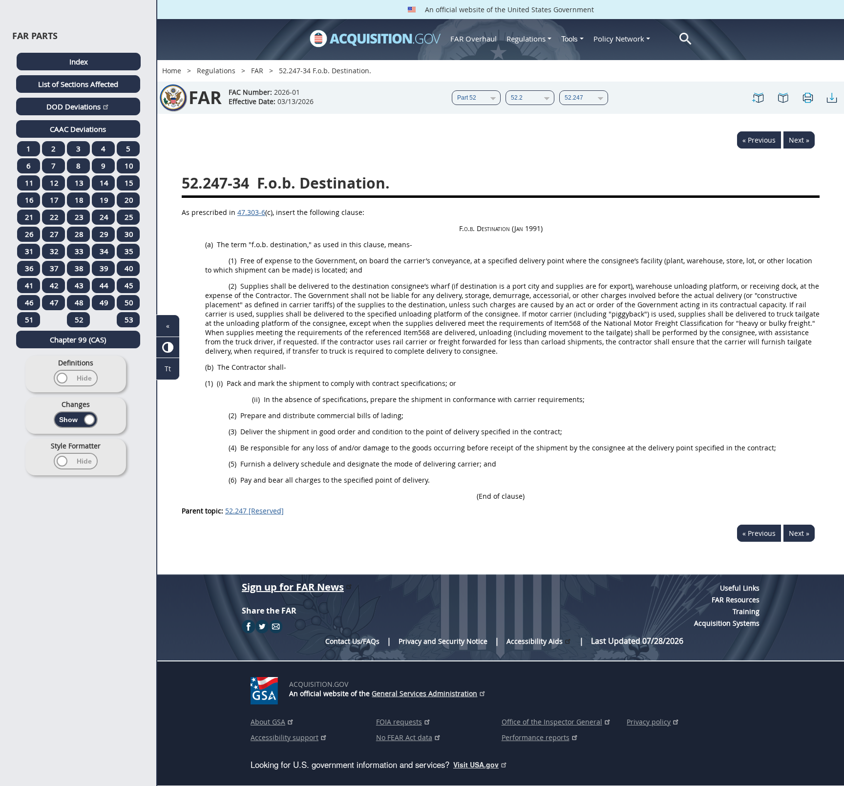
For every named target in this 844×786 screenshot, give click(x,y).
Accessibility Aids (534, 641)
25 (129, 217)
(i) (220, 383)
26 (29, 234)
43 (79, 285)
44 (104, 285)
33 (79, 251)
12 (54, 183)
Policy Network (618, 38)
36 (29, 268)
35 (129, 251)
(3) (232, 431)
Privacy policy (649, 721)
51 (29, 319)
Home (171, 70)
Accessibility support (284, 737)
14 (104, 183)
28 (79, 234)
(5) (232, 463)
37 (54, 268)
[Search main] (685, 38)
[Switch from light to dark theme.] (167, 347)
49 (104, 302)
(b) (209, 367)
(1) (232, 260)
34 (104, 251)
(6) (232, 480)
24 (104, 217)
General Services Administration (424, 693)
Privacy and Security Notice (443, 641)
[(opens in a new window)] (266, 689)
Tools (570, 39)
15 (129, 183)
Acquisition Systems (727, 623)
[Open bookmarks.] (783, 97)
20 (129, 200)
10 (129, 165)
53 (129, 319)
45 (129, 285)
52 (79, 319)
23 (79, 217)
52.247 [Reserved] (254, 510)
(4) (232, 447)
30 (129, 234)
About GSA (268, 721)
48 (79, 302)
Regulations (526, 38)
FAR (257, 70)
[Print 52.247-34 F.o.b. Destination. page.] (807, 97)
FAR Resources (736, 599)
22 (54, 217)
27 (54, 234)
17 (54, 200)
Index (78, 61)
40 (129, 268)
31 (29, 251)
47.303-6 (251, 212)
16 (29, 200)
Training (746, 611)
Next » (799, 140)
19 (104, 200)
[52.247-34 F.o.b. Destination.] (758, 97)
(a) (209, 244)
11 (29, 183)
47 (54, 302)
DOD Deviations (73, 106)
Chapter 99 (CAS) (78, 339)
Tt (168, 368)
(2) (232, 286)
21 (29, 217)
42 (54, 285)
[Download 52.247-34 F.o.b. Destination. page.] (832, 97)
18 (79, 200)
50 (129, 302)
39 (104, 268)
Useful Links (740, 588)
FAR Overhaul (473, 38)
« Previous (759, 140)
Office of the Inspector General (552, 721)
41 (29, 285)
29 (104, 234)
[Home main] (375, 38)
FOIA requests (399, 721)
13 (79, 183)
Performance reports (536, 737)
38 (79, 268)
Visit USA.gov (476, 764)
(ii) (256, 399)
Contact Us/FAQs (352, 641)
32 (54, 251)
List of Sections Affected (78, 84)
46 (29, 302)
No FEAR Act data (404, 737)
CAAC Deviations (78, 129)
